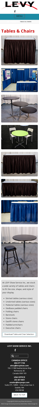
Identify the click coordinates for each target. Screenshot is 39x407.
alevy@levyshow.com (19, 365)
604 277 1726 (19, 363)
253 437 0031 (19, 380)
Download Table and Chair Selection (19, 334)
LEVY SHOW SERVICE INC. (19, 346)
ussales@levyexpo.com (19, 382)
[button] (19, 16)
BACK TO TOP (19, 395)
